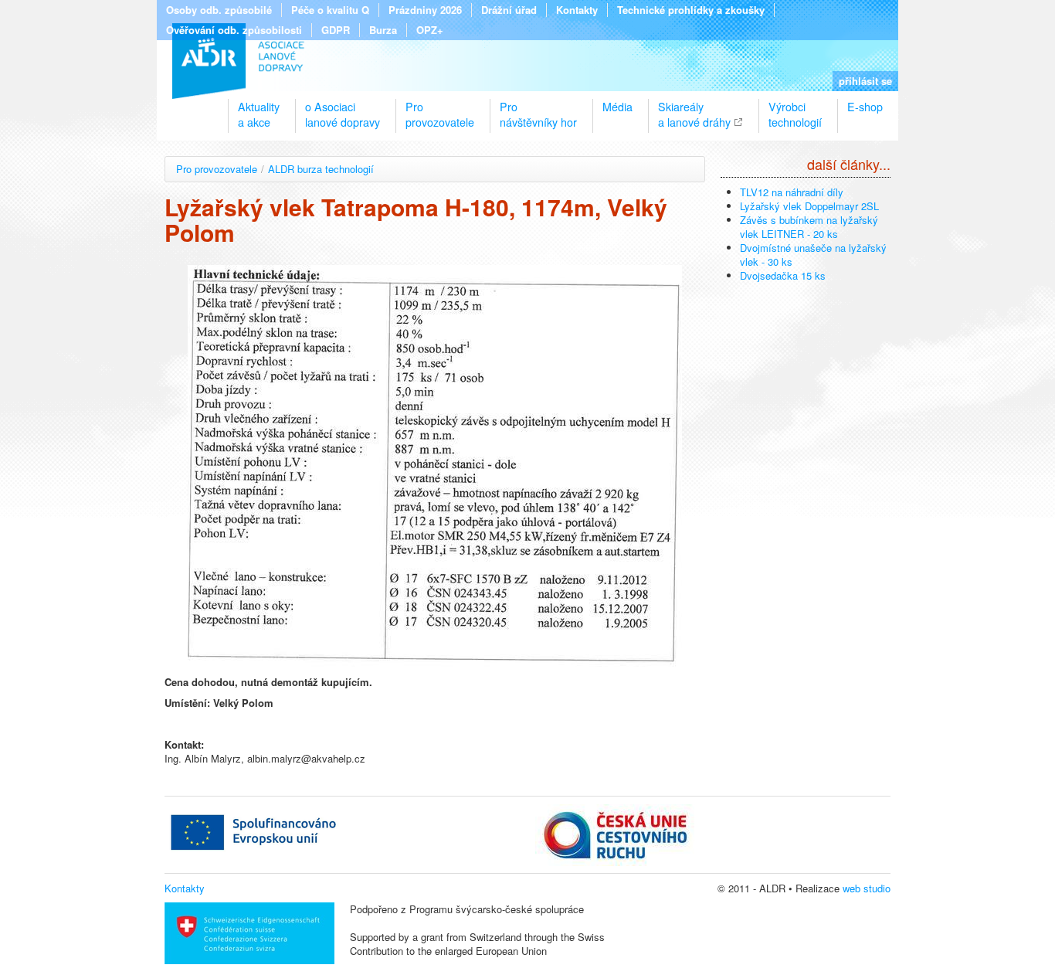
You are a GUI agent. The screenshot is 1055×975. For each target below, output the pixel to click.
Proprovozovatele (439, 108)
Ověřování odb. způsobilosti (234, 30)
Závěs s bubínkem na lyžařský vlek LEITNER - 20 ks (809, 226)
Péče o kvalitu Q (330, 10)
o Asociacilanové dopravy (342, 108)
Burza (383, 30)
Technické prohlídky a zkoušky (691, 10)
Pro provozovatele (216, 168)
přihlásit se (865, 80)
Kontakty (577, 10)
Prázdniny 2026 (425, 10)
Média (617, 106)
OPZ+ (429, 30)
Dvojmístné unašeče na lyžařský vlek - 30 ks (813, 254)
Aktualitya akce (259, 108)
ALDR (238, 61)
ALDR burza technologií (321, 168)
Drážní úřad (509, 10)
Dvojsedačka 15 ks (783, 275)
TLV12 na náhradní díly (791, 192)
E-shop (865, 106)
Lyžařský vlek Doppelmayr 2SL (809, 206)
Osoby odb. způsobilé (219, 10)
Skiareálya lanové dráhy (694, 108)
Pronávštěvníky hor (538, 108)
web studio (866, 888)
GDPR (335, 30)
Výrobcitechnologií (795, 108)
